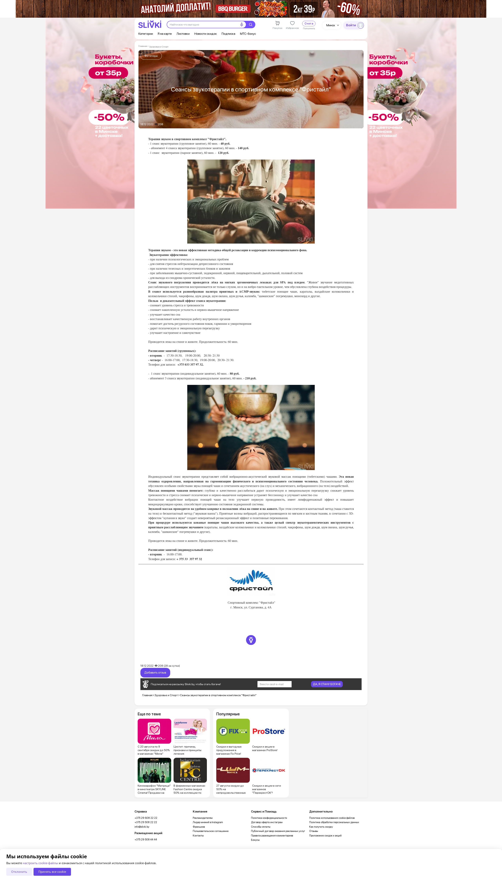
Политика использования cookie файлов (332, 817)
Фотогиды (151, 55)
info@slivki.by (142, 826)
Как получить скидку (321, 826)
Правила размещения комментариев (272, 835)
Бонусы (255, 839)
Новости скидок (205, 34)
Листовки (183, 34)
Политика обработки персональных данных (334, 822)
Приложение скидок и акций (325, 835)
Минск (330, 25)
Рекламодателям (203, 817)
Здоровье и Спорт (158, 46)
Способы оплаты (260, 826)
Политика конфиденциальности (269, 817)
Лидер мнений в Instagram (208, 822)
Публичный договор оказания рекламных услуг (278, 831)
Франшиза (199, 826)
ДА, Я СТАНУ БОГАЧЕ (327, 684)
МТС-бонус (248, 34)
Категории (145, 34)
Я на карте (165, 34)
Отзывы (313, 831)
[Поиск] (250, 24)
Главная (142, 46)
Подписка (228, 34)
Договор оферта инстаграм (267, 822)
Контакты (198, 835)
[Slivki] (149, 24)
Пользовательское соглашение (210, 831)
